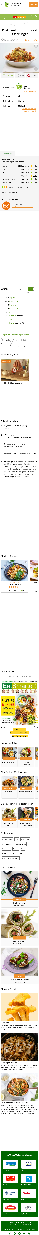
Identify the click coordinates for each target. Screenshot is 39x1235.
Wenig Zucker (7, 844)
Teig (16, 839)
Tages (20, 854)
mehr (35, 166)
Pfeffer (12, 323)
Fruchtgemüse (7, 839)
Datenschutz (24, 1222)
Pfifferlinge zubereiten (9, 1063)
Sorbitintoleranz (20, 844)
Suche (31, 18)
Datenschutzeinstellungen (19, 1225)
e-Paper (35, 727)
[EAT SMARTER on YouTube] (29, 1233)
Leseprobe (4, 727)
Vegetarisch (25, 839)
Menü (3, 18)
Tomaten (12, 305)
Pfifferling (16, 340)
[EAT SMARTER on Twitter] (24, 1233)
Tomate (15, 345)
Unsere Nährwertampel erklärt (19, 187)
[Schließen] (1, 4)
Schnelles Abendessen (19, 903)
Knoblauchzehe (15, 308)
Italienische (6, 849)
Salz (10, 319)
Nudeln (15, 849)
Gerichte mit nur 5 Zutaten (19, 980)
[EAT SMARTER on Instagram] (19, 1233)
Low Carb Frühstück (9, 762)
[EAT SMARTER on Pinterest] (14, 1233)
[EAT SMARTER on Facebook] (9, 1233)
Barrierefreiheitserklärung (14, 1229)
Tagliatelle (13, 298)
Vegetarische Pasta (8, 854)
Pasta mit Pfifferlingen (15, 584)
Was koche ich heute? (19, 941)
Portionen (31, 292)
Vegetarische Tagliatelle (10, 858)
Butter (11, 312)
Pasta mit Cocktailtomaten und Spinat (14, 1103)
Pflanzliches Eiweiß (26, 792)
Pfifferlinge (13, 301)
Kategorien (31, 1229)
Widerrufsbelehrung (19, 1227)
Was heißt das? (30, 91)
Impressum (13, 1222)
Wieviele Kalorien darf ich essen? (29, 110)
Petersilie (13, 316)
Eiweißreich (9, 792)
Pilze (23, 849)
